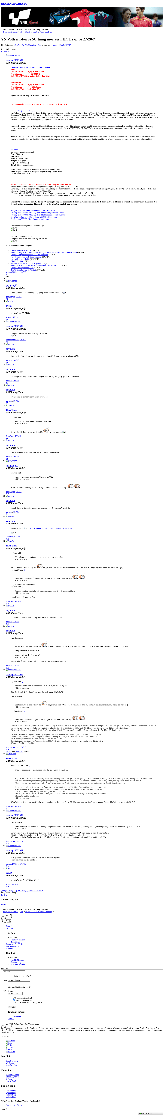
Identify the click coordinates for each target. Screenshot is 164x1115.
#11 (7, 514)
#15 (7, 668)
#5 (7, 362)
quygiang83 (12, 285)
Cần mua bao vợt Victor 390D (22, 268)
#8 (7, 438)
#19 (7, 866)
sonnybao (10, 521)
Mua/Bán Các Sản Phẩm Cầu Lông (27, 45)
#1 (7, 274)
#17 (7, 808)
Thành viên (10, 948)
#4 (7, 342)
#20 (7, 886)
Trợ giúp (9, 1079)
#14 (7, 624)
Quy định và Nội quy (14, 1105)
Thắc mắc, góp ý (12, 1077)
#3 (7, 319)
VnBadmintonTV (12, 946)
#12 (7, 539)
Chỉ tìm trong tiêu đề (23, 976)
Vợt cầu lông (11, 1090)
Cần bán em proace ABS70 (21, 250)
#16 (7, 749)
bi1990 (9, 873)
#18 (7, 843)
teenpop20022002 (57, 45)
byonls (9, 305)
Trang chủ (9, 926)
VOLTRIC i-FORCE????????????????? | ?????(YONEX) (49, 528)
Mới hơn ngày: (8, 991)
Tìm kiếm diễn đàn (18, 940)
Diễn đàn (9, 928)
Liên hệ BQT (11, 1081)
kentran (8, 752)
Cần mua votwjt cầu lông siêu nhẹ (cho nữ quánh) (30, 255)
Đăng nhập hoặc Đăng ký (14, 3)
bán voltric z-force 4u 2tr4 (20, 259)
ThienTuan (11, 410)
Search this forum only (24, 1000)
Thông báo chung (12, 1075)
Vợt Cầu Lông (11, 1065)
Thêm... (11, 1019)
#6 (7, 383)
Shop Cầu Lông (12, 1061)
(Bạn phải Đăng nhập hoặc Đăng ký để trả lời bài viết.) (22, 891)
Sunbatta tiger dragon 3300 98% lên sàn (26, 263)
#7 (7, 403)
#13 (7, 603)
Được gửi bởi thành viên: (12, 980)
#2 (7, 299)
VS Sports (10, 1063)
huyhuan (10, 348)
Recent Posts (15, 942)
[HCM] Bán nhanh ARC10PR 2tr (23, 270)
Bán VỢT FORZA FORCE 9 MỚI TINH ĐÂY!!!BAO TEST (35, 266)
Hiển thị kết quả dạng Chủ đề (31, 1003)
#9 (7, 459)
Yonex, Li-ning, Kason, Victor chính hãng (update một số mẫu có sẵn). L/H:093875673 (44, 252)
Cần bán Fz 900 (17, 261)
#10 (7, 494)
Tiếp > (6, 51)
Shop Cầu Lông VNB (14, 944)
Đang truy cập (16, 962)
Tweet (3, 904)
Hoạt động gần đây (18, 964)
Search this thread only (24, 998)
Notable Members (17, 960)
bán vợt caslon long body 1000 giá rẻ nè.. (26, 257)
